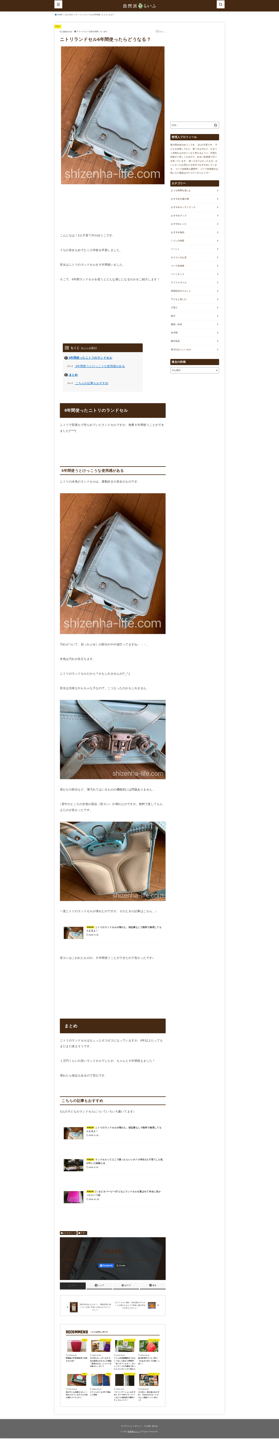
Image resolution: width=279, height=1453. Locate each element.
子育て (57, 26)
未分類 (174, 332)
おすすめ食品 (177, 232)
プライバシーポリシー (132, 1426)
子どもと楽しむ (179, 299)
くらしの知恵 (177, 240)
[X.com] (121, 1266)
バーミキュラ (177, 274)
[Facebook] (106, 1266)
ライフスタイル (179, 282)
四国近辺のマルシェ (181, 291)
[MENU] (58, 4)
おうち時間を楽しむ (181, 190)
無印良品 (175, 341)
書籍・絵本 (176, 324)
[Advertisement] (113, 208)
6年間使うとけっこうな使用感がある (97, 366)
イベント (175, 249)
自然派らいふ (133, 1431)
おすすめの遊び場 (180, 199)
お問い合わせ (152, 1426)
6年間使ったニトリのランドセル (88, 357)
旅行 (173, 316)
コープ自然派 (177, 266)
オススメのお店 (179, 257)
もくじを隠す (89, 348)
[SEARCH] (221, 4)
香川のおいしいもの (181, 349)
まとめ (71, 374)
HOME (60, 15)
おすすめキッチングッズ (183, 207)
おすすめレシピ (179, 224)
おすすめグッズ (71, 15)
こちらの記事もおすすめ (88, 383)
